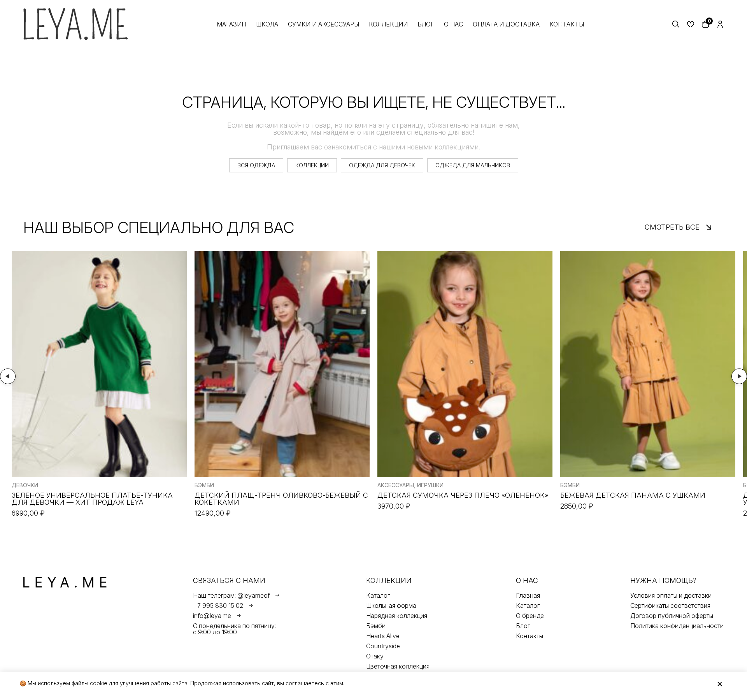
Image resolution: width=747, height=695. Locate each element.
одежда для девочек (382, 165)
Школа (267, 24)
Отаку (375, 656)
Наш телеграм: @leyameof (231, 595)
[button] (8, 376)
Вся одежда (256, 165)
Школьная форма (391, 605)
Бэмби (376, 626)
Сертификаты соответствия (670, 605)
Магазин (231, 24)
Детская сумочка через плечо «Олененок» (462, 495)
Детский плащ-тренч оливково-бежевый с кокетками (281, 499)
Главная (528, 595)
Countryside (383, 646)
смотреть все (672, 227)
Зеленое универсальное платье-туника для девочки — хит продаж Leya (92, 499)
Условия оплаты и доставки (671, 595)
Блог (425, 24)
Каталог (378, 595)
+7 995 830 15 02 (218, 605)
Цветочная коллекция (398, 666)
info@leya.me (212, 616)
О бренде (530, 616)
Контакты (566, 24)
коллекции (312, 165)
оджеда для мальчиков (472, 165)
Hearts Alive (383, 636)
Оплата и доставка (506, 24)
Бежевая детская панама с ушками (632, 495)
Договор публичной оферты (671, 616)
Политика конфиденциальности (677, 626)
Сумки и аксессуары (323, 24)
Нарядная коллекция (396, 616)
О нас (453, 24)
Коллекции (388, 24)
